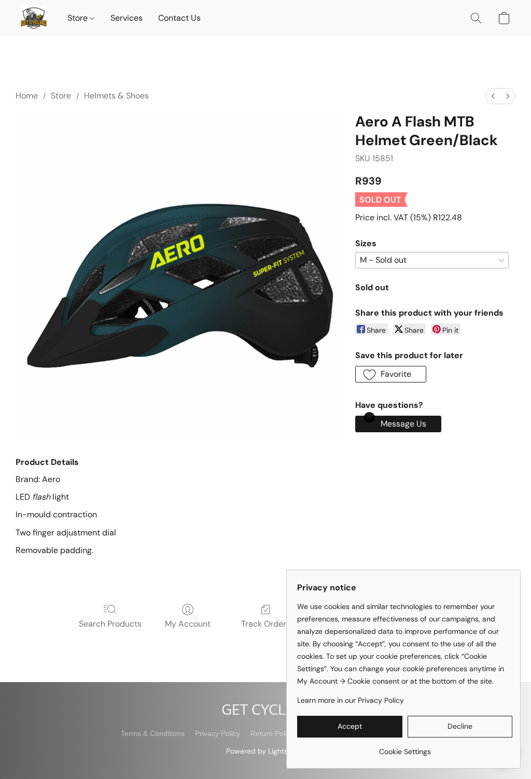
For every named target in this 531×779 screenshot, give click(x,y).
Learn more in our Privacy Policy (350, 700)
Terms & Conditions (153, 733)
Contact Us (179, 17)
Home (27, 95)
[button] (34, 18)
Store (78, 17)
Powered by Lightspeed (265, 751)
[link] (404, 748)
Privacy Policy (217, 733)
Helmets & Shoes (116, 95)
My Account (188, 623)
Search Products (110, 623)
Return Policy (272, 733)
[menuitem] (493, 96)
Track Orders (265, 623)
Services (126, 17)
